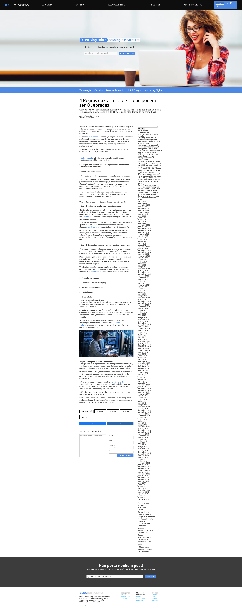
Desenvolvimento (116, 5)
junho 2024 (142, 239)
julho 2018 (142, 354)
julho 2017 (142, 376)
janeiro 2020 (143, 321)
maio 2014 (142, 443)
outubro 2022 (143, 276)
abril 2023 (142, 265)
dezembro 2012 (144, 466)
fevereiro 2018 (144, 363)
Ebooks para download (125, 597)
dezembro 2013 (144, 452)
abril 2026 (142, 201)
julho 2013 (142, 459)
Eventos (154, 595)
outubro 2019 (143, 327)
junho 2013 (142, 461)
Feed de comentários (146, 549)
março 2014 (142, 447)
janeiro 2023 (143, 270)
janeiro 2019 (143, 343)
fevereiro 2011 (144, 490)
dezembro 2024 (144, 229)
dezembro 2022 (144, 272)
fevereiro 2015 (144, 427)
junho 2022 (142, 281)
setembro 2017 (144, 372)
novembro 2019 (144, 325)
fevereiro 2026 (144, 205)
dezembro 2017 (144, 367)
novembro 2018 (144, 347)
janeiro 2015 (143, 428)
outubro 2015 (143, 414)
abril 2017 (142, 381)
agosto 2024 (143, 236)
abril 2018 (142, 359)
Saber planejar (87, 158)
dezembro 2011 (144, 477)
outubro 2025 (143, 210)
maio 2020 (142, 314)
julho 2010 (142, 496)
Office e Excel (143, 533)
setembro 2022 (144, 278)
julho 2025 (142, 216)
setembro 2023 (144, 256)
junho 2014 (142, 441)
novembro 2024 (144, 230)
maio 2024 (142, 241)
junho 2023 (142, 261)
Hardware (142, 526)
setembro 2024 (144, 234)
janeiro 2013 (143, 465)
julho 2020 (142, 310)
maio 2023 (142, 263)
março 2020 (142, 318)
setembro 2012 (144, 470)
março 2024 (142, 245)
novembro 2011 (144, 479)
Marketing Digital (193, 5)
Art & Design (155, 5)
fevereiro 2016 (144, 407)
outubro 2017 (143, 370)
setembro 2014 (144, 436)
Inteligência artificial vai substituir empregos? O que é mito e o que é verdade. (150, 150)
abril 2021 (142, 294)
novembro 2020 (144, 303)
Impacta (141, 528)
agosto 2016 (143, 396)
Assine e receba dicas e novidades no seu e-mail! (110, 47)
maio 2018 (142, 358)
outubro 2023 (143, 254)
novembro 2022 (144, 274)
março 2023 (142, 267)
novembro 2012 (144, 468)
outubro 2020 (143, 305)
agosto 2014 (143, 437)
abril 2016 (142, 403)
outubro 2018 (143, 348)
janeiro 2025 (143, 227)
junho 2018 (142, 356)
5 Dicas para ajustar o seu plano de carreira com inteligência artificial (148, 156)
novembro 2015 (144, 412)
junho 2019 (142, 334)
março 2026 (142, 203)
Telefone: (112, 445)
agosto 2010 (143, 494)
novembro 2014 (144, 432)
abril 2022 (142, 283)
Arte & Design (143, 507)
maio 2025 (142, 220)
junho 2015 (142, 419)
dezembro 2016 (144, 388)
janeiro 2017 (143, 387)
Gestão (140, 521)
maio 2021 (142, 292)
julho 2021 (142, 288)
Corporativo (142, 512)
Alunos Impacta (144, 503)
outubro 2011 (143, 481)
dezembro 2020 (144, 301)
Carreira (80, 5)
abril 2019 (142, 338)
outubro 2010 (143, 492)
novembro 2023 (144, 252)
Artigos (123, 595)
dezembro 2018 (144, 345)
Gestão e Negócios (145, 523)
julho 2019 (142, 332)
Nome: (111, 435)
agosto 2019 (143, 330)
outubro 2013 (143, 456)
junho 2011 (142, 485)
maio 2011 (142, 486)
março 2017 (142, 383)
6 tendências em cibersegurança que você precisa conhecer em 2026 (148, 145)
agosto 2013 (143, 457)
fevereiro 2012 (144, 474)
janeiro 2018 (143, 365)
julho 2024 (142, 238)
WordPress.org (144, 551)
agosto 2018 (143, 352)
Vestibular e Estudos (146, 542)
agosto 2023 (143, 258)
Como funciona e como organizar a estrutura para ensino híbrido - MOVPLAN (149, 187)
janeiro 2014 (143, 450)
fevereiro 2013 (144, 463)
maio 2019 (142, 336)
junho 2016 (142, 399)
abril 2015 (142, 423)
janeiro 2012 (143, 476)
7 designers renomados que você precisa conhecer (148, 196)
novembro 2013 (144, 454)
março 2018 (142, 361)
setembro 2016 (144, 394)
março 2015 (142, 425)
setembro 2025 (144, 212)
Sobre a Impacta (155, 599)
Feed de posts (143, 548)
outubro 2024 (143, 232)
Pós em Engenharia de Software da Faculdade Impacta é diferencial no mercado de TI (149, 171)
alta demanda (92, 137)
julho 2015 (142, 417)
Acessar (141, 546)
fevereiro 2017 (144, 385)
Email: (111, 440)
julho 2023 (142, 259)
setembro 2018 (144, 350)
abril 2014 (142, 445)
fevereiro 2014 (144, 448)
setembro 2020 (144, 307)
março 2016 (142, 405)
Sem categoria (143, 537)
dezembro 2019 (144, 323)
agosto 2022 (143, 279)
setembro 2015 (144, 416)
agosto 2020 (143, 309)
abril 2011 (142, 488)
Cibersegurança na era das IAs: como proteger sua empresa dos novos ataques (149, 139)
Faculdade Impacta (145, 519)
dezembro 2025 (144, 209)
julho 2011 (142, 483)
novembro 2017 (144, 368)
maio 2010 (142, 497)
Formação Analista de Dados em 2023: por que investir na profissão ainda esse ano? (149, 165)
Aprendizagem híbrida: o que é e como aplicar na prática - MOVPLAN (149, 178)
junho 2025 (142, 218)
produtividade (87, 217)
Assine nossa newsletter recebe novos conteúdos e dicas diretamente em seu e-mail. (121, 569)
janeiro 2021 (143, 299)
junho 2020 (142, 312)
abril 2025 (142, 221)
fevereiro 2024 (144, 247)
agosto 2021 (143, 287)
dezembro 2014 (144, 430)
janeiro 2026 (143, 207)
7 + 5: (110, 450)
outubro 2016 (143, 392)
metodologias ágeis (94, 227)
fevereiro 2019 (144, 341)
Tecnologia (46, 5)
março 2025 (142, 223)
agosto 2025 (143, 214)
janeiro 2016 (143, 408)
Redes (140, 535)
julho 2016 (142, 397)
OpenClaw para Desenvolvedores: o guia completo (148, 134)
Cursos (154, 596)
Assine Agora (127, 53)
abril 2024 (142, 243)
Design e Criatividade (146, 517)
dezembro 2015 (144, 410)
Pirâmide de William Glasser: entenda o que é (149, 181)
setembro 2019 (144, 328)
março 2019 (142, 339)
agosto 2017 (143, 374)
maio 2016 (142, 401)
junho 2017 (142, 377)
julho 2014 (142, 439)
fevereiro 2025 (144, 225)
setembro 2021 (144, 285)
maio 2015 (142, 421)
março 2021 (142, 296)
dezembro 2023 (144, 250)
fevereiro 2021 (144, 298)
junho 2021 (142, 290)
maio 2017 (142, 379)
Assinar (150, 576)
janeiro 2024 (143, 249)
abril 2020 (142, 316)
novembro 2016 (144, 390)
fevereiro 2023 (144, 269)
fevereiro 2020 (144, 319)
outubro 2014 (143, 434)
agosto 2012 (143, 472)
